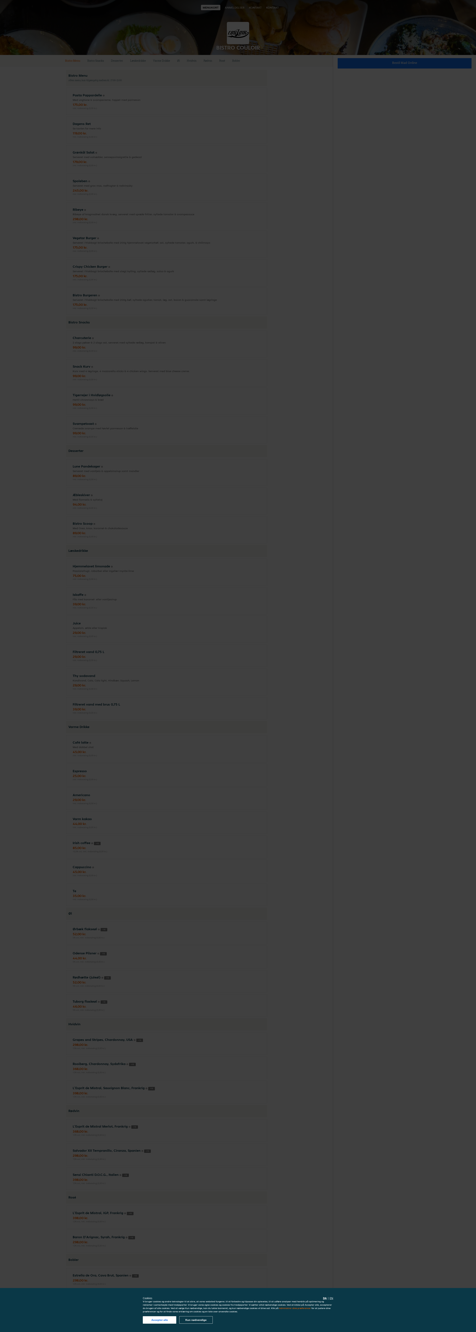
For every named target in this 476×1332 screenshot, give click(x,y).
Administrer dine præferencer (295, 1308)
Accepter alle (159, 1319)
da (325, 1298)
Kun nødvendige (196, 1319)
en (331, 1298)
